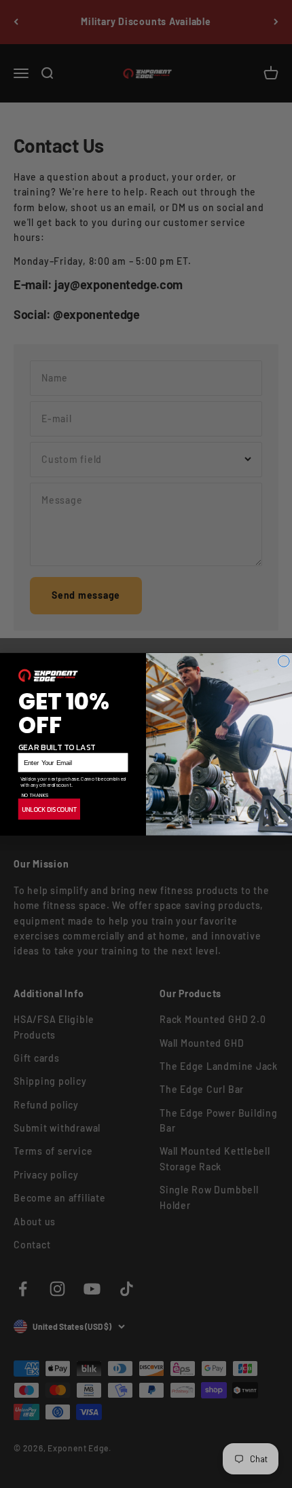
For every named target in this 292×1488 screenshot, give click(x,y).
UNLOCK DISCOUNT (49, 809)
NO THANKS (35, 794)
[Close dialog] (283, 661)
